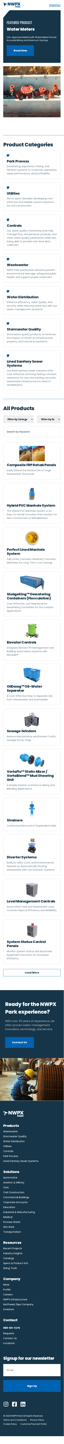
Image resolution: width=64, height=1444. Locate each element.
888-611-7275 (11, 1328)
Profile (7, 1289)
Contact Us (10, 1338)
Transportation (12, 1232)
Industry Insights (12, 1253)
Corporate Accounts (15, 1202)
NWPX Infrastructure (15, 1299)
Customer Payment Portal (33, 1424)
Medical (7, 1217)
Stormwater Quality (15, 1136)
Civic (6, 1187)
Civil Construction (13, 1192)
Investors (8, 1309)
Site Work (8, 1227)
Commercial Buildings (16, 1197)
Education (9, 1207)
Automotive (10, 1177)
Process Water (11, 1222)
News (6, 1284)
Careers (8, 1294)
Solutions (11, 1171)
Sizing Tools (10, 1268)
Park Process (10, 1156)
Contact (10, 1320)
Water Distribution (14, 1141)
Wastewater (10, 1131)
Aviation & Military (13, 1182)
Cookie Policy (10, 1424)
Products (11, 1125)
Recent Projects (12, 1248)
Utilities (7, 1146)
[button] (32, 972)
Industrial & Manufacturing (19, 1212)
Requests (8, 1333)
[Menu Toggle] (54, 5)
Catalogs (8, 1258)
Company (11, 1278)
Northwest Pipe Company (18, 1304)
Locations (9, 1343)
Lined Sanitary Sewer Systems (20, 1161)
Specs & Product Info (15, 1263)
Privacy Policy (37, 1419)
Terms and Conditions (15, 1419)
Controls (8, 1151)
